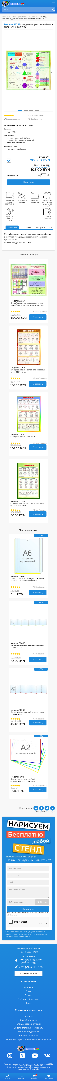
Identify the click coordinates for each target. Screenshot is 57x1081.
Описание (12, 227)
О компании (28, 981)
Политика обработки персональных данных (28, 1039)
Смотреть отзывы (35, 115)
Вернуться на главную (45, 812)
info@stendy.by (12, 915)
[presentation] (51, 72)
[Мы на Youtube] (34, 1055)
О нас (28, 991)
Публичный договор (28, 999)
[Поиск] (53, 9)
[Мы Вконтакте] (47, 1055)
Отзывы (27, 227)
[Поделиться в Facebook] (41, 808)
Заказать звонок (13, 119)
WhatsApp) (31, 963)
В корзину (38, 317)
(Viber (23, 963)
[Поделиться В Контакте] (35, 808)
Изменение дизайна (28, 1031)
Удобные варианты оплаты (9, 218)
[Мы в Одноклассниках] (22, 1055)
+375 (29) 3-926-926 (30, 967)
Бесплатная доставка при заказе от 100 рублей (47, 203)
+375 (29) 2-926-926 (30, 960)
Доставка (28, 1016)
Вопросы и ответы (28, 1035)
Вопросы (40, 227)
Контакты (28, 987)
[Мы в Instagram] (9, 1055)
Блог (28, 1003)
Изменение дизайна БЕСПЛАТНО (9, 202)
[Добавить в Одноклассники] (52, 808)
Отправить (27, 909)
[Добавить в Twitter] (47, 808)
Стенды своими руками (28, 1024)
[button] (20, 110)
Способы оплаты (28, 1020)
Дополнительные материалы (28, 1028)
